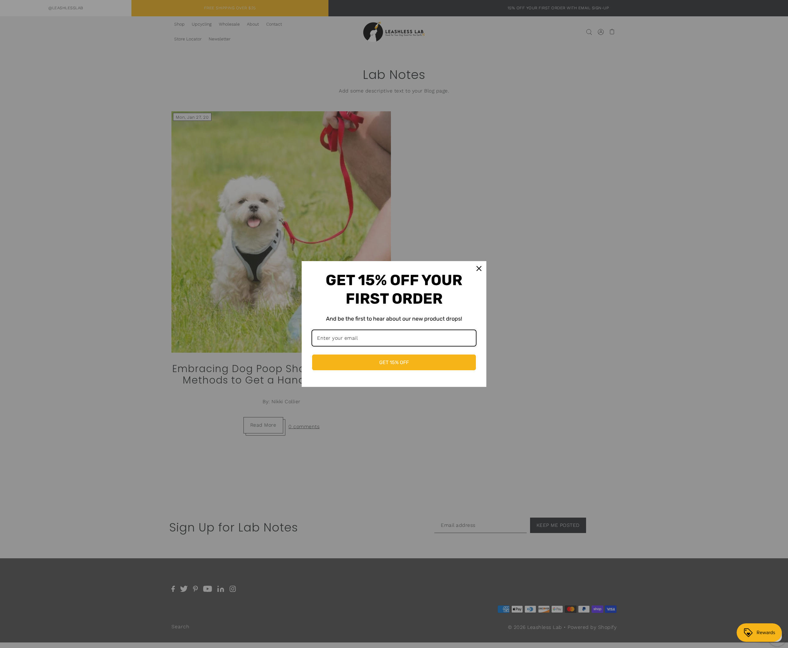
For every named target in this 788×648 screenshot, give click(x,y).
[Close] (479, 268)
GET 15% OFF (394, 362)
